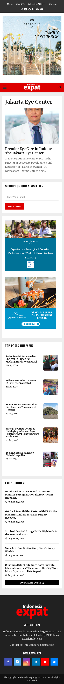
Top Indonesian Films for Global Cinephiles (20, 454)
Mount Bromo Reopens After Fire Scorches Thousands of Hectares (21, 407)
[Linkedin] (36, 662)
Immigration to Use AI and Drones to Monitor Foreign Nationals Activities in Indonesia (29, 494)
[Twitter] (17, 662)
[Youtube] (45, 662)
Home (10, 4)
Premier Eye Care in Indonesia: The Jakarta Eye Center (31, 151)
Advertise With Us (37, 4)
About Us (20, 4)
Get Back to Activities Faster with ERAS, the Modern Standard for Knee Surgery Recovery (31, 514)
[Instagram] (26, 662)
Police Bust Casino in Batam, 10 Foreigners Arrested (21, 382)
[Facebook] (8, 662)
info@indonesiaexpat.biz (39, 644)
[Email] (54, 662)
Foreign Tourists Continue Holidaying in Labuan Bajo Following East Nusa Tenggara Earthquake (22, 432)
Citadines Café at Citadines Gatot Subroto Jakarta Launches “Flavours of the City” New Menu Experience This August (32, 568)
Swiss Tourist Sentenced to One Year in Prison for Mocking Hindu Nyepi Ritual (21, 359)
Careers (53, 4)
